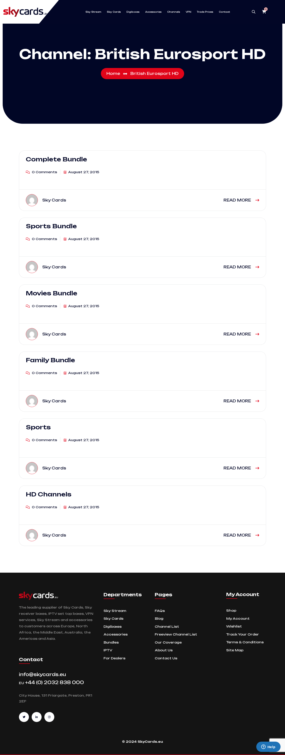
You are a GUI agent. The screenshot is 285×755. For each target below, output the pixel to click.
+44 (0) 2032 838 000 (51, 682)
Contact (224, 11)
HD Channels (48, 494)
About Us (164, 650)
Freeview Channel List (176, 634)
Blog (159, 618)
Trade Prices (205, 11)
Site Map (234, 650)
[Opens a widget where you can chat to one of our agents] (268, 747)
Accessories (153, 11)
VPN (188, 11)
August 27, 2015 (83, 172)
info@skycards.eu (42, 674)
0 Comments (44, 172)
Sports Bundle (51, 226)
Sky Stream (93, 11)
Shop (231, 610)
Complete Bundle (56, 159)
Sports (38, 427)
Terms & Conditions (245, 642)
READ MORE (238, 200)
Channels (173, 11)
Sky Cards (114, 11)
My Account (238, 618)
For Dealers (114, 658)
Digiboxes (133, 11)
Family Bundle (50, 360)
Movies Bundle (51, 293)
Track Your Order (242, 634)
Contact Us (166, 658)
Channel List (167, 626)
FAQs (160, 611)
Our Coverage (168, 642)
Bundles (111, 642)
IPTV (108, 650)
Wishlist (234, 626)
